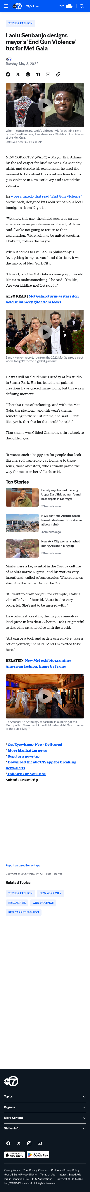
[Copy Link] (58, 74)
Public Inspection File (16, 1179)
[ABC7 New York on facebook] (8, 1143)
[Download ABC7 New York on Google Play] (38, 1154)
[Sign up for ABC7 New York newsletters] (39, 1143)
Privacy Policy (12, 1170)
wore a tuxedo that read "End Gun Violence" (46, 195)
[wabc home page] (11, 1081)
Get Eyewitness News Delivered (34, 744)
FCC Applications (42, 1179)
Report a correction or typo (23, 865)
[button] (6, 6)
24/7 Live (32, 6)
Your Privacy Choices (35, 1170)
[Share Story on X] (18, 74)
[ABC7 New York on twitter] (18, 1143)
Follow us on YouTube (26, 773)
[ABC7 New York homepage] (17, 6)
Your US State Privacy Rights (20, 1174)
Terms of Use (47, 1174)
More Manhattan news (27, 750)
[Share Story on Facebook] (8, 74)
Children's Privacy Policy (65, 1170)
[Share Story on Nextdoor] (38, 74)
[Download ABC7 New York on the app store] (14, 1154)
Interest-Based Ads (70, 1174)
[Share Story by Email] (48, 74)
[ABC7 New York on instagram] (29, 1143)
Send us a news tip (23, 756)
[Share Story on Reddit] (28, 74)
